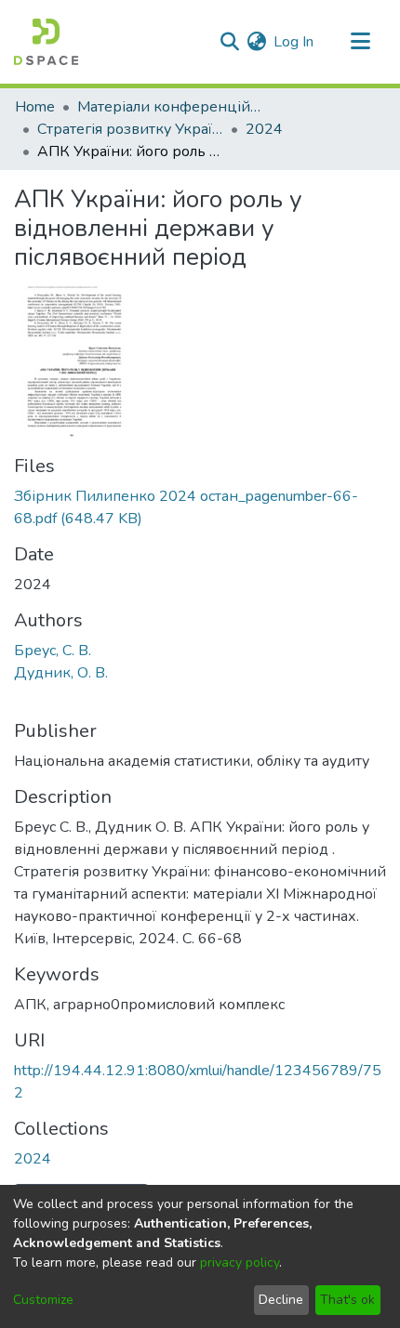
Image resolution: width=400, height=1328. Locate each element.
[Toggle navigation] (360, 41)
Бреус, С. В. (52, 650)
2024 (264, 129)
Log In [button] (294, 42)
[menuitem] (256, 42)
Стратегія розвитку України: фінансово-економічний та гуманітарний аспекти (130, 129)
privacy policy (239, 1262)
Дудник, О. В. (61, 673)
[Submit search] (229, 42)
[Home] (46, 42)
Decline (281, 1299)
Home (35, 107)
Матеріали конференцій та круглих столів (170, 107)
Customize (43, 1299)
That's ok (347, 1299)
